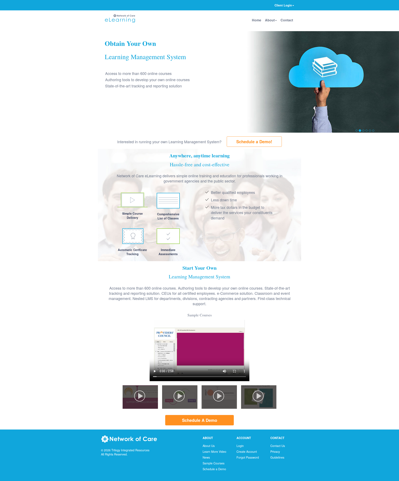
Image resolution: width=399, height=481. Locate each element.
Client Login (283, 5)
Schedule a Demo (214, 469)
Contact (287, 20)
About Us (209, 446)
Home (256, 20)
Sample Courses (213, 463)
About (270, 20)
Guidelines (277, 457)
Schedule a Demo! (254, 141)
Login (240, 446)
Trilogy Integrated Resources (130, 450)
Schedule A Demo (199, 420)
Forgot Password (247, 457)
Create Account (246, 451)
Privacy (275, 451)
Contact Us (277, 446)
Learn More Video (214, 451)
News (206, 457)
